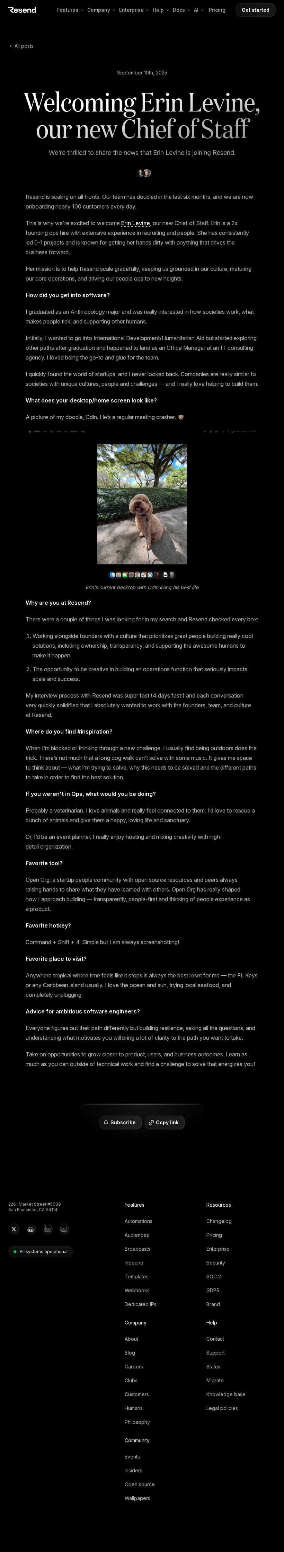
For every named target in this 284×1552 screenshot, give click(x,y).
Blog (130, 1353)
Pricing (217, 10)
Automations (138, 1221)
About (131, 1339)
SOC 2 (213, 1276)
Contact (215, 1339)
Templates (137, 1276)
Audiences (137, 1235)
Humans (134, 1408)
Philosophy (137, 1422)
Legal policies (222, 1408)
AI (196, 10)
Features (67, 10)
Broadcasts (137, 1249)
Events (132, 1457)
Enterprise (131, 10)
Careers (134, 1366)
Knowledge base (226, 1394)
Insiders (133, 1470)
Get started (255, 10)
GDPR (213, 1290)
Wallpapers (137, 1498)
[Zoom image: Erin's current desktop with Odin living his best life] (142, 504)
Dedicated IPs (141, 1304)
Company (98, 10)
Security (215, 1263)
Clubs (131, 1380)
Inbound (134, 1263)
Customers (137, 1394)
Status (213, 1366)
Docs (179, 10)
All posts (24, 46)
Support (215, 1353)
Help (158, 10)
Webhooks (137, 1290)
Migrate (215, 1380)
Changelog (219, 1221)
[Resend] (22, 10)
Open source (140, 1484)
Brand (213, 1304)
